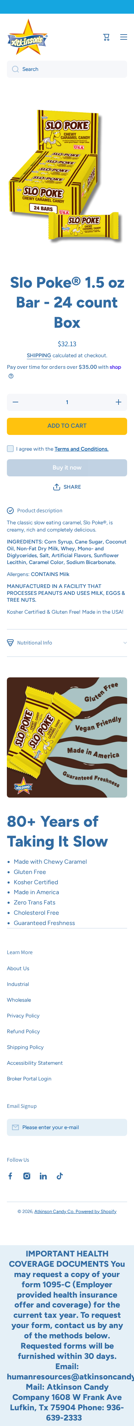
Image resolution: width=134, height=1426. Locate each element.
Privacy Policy (23, 1015)
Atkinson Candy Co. (55, 1211)
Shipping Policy (25, 1047)
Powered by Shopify (96, 1211)
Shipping (39, 355)
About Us (18, 968)
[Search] (13, 69)
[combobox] (67, 69)
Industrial (18, 984)
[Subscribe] (118, 1127)
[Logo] (27, 36)
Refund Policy (23, 1031)
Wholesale (19, 1000)
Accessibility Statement (35, 1063)
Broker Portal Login (29, 1078)
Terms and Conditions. (82, 449)
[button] (67, 487)
